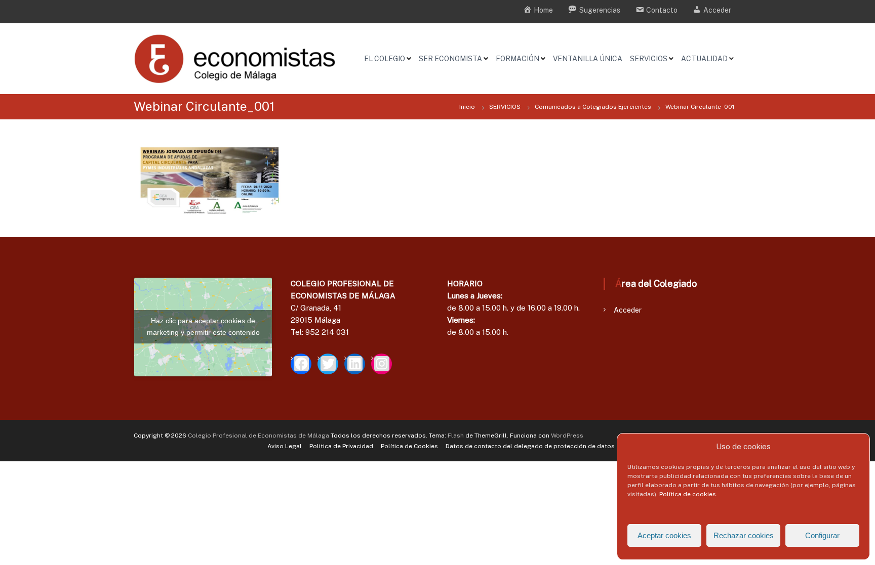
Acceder (628, 310)
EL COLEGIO (384, 59)
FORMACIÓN (517, 59)
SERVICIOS (648, 59)
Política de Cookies (409, 446)
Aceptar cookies (664, 535)
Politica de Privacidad (341, 446)
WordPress (567, 435)
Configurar (822, 535)
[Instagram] (381, 364)
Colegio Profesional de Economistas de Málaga (258, 435)
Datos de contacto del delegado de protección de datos (530, 446)
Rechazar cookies (743, 535)
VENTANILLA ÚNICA (587, 59)
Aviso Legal (284, 446)
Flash (456, 435)
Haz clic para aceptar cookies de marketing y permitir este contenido (203, 326)
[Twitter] (328, 364)
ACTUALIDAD (704, 59)
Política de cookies (687, 494)
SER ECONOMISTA (450, 59)
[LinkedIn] (354, 364)
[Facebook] (301, 364)
